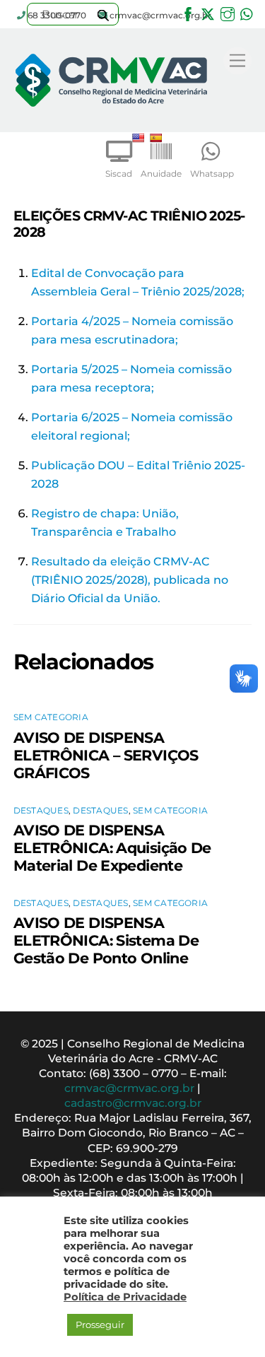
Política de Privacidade (125, 1297)
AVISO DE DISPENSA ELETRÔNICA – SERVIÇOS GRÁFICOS (106, 755)
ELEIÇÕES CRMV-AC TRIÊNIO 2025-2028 (129, 223)
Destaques (41, 810)
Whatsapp (212, 173)
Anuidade (161, 173)
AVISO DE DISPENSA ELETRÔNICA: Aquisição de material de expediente (112, 847)
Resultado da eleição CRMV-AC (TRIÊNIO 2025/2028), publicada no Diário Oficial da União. (129, 580)
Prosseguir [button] (100, 1324)
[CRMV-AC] (111, 117)
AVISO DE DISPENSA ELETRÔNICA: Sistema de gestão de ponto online (106, 940)
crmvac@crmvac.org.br (129, 1088)
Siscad (118, 173)
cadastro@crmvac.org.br (132, 1103)
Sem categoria (50, 717)
